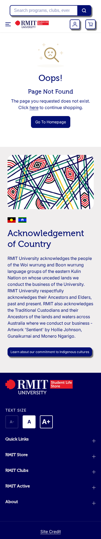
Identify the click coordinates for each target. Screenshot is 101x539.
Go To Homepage (50, 122)
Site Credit (50, 531)
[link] (50, 386)
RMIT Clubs (16, 470)
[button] (8, 24)
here (34, 107)
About (11, 501)
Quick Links (17, 439)
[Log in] (75, 24)
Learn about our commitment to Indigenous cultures (50, 352)
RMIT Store (16, 454)
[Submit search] (84, 10)
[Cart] (90, 24)
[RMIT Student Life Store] (32, 24)
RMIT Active (17, 486)
